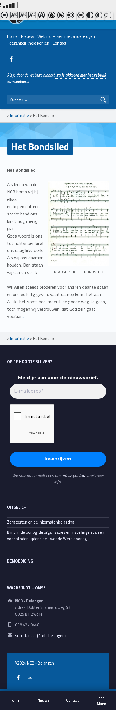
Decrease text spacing (81, 16)
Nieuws (43, 700)
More (101, 704)
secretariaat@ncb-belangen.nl (41, 636)
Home (14, 700)
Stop (5, 16)
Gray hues (52, 16)
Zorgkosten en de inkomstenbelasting (40, 522)
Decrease (23, 16)
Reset (32, 16)
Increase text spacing (71, 16)
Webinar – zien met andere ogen (66, 36)
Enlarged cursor (61, 16)
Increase (14, 16)
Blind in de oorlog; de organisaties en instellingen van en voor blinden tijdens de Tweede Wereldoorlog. (55, 535)
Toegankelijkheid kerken (28, 43)
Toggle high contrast (90, 16)
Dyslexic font (42, 16)
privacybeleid (74, 475)
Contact (72, 700)
